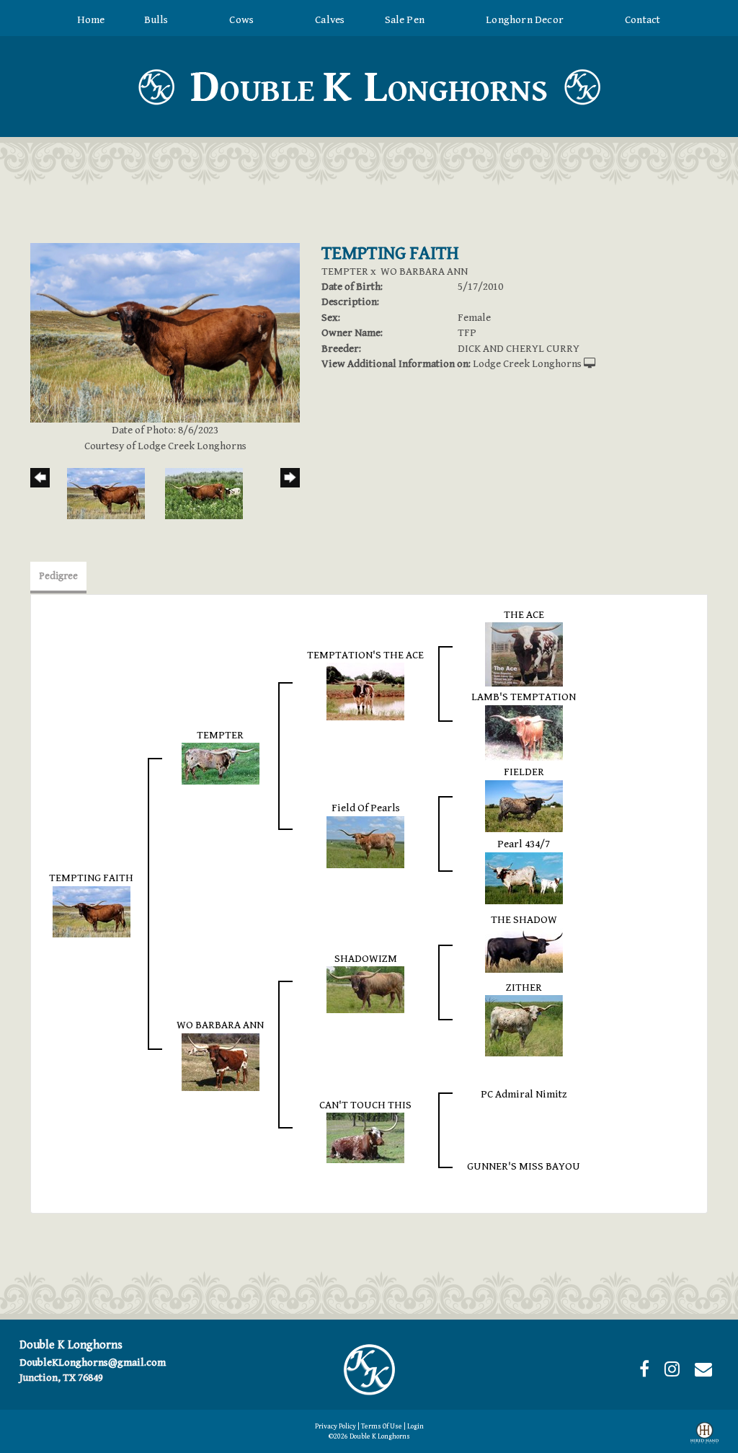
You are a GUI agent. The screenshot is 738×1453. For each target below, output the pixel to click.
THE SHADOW (524, 920)
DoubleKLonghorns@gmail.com (92, 1362)
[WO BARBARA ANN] (220, 1061)
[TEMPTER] (220, 763)
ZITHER (524, 987)
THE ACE (524, 615)
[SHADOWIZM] (365, 989)
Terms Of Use (381, 1426)
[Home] (369, 1369)
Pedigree (58, 576)
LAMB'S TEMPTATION (523, 697)
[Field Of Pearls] (365, 841)
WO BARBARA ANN (424, 271)
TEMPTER (344, 271)
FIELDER (524, 772)
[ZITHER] (524, 1025)
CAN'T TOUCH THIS (365, 1105)
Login (415, 1426)
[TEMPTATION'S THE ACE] (365, 691)
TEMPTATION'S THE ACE (365, 655)
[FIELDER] (524, 805)
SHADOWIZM (365, 959)
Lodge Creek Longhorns (527, 364)
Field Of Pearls (366, 808)
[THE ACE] (524, 654)
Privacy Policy (335, 1426)
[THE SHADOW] (524, 949)
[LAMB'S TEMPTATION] (524, 732)
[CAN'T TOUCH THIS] (365, 1137)
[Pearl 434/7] (524, 877)
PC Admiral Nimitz (524, 1094)
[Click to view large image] (165, 332)
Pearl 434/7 (523, 844)
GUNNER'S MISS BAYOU (523, 1166)
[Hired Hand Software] (704, 1435)
